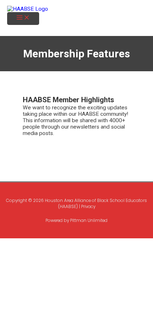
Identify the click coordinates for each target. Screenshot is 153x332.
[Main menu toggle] (23, 18)
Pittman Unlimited (88, 220)
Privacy (88, 206)
